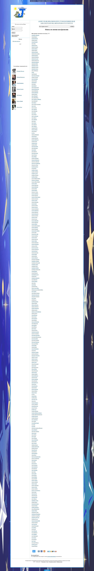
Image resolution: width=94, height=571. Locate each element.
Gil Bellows (34, 299)
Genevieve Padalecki (36, 163)
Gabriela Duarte (35, 52)
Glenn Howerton (35, 367)
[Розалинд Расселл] (14, 71)
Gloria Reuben (34, 385)
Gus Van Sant (34, 524)
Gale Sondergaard (35, 87)
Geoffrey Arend (35, 170)
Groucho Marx (34, 505)
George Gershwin (35, 208)
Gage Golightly (35, 79)
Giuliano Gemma (35, 352)
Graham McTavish (35, 446)
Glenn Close (34, 362)
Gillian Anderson (35, 306)
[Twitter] (49, 551)
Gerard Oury (34, 276)
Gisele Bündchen (35, 348)
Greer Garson (34, 460)
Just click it (33, 1)
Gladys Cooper (35, 357)
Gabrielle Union (35, 68)
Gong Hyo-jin (34, 399)
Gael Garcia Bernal (35, 75)
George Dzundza (35, 202)
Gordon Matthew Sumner (37, 412)
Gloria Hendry (34, 380)
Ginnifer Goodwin (35, 332)
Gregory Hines (34, 480)
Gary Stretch (34, 124)
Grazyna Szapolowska (36, 456)
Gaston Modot (34, 129)
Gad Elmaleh (34, 74)
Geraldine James (35, 264)
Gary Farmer (34, 114)
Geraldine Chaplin (35, 261)
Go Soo (33, 394)
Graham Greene (35, 444)
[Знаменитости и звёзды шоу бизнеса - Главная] (20, 12)
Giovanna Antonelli (36, 335)
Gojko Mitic (34, 396)
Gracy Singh (34, 443)
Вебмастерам (59, 561)
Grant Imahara (34, 453)
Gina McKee (34, 325)
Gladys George (35, 359)
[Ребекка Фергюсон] (14, 77)
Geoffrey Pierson (35, 175)
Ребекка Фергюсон (21, 77)
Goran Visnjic (34, 407)
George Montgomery (36, 225)
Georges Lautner (35, 247)
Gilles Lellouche (35, 305)
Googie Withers (35, 404)
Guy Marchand (35, 536)
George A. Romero (35, 180)
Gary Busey (34, 102)
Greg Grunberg (35, 466)
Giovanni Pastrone (35, 342)
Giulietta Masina (35, 353)
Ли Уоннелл (19, 95)
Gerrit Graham (34, 281)
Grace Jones (34, 433)
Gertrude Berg (34, 286)
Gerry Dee (34, 283)
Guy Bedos (34, 527)
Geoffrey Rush (34, 176)
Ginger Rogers (34, 330)
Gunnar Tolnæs (35, 522)
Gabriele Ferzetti (35, 58)
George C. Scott (35, 192)
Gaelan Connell (35, 77)
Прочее (61, 1)
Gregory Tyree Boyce (36, 490)
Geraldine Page (35, 266)
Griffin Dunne (34, 502)
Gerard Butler (34, 271)
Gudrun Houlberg (35, 507)
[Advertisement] (56, 12)
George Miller (34, 224)
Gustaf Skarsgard (35, 525)
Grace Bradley (34, 429)
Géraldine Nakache (35, 35)
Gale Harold (34, 85)
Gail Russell (34, 82)
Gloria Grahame (35, 379)
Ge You (33, 133)
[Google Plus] (56, 551)
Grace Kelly (34, 434)
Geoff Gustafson (35, 166)
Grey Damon (34, 498)
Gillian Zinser (34, 313)
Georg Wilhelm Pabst (36, 178)
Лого (47, 561)
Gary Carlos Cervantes (36, 104)
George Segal (34, 237)
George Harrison (35, 212)
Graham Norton (35, 448)
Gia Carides (34, 291)
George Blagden (35, 187)
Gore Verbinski (35, 419)
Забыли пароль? (14, 36)
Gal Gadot (34, 84)
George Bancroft (35, 185)
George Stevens (35, 239)
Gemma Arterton (35, 138)
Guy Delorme (34, 530)
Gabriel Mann (34, 50)
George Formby (35, 205)
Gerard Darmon (35, 273)
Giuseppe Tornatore (35, 355)
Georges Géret (34, 246)
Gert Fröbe (34, 284)
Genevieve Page (35, 165)
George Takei (34, 240)
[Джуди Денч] (14, 107)
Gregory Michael (35, 485)
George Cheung (35, 195)
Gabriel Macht (34, 48)
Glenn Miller (34, 369)
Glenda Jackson (35, 360)
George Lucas (34, 219)
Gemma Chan (34, 141)
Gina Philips (34, 326)
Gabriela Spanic (35, 55)
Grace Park (34, 436)
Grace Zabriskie (35, 439)
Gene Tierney (34, 154)
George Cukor (34, 200)
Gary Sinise (34, 122)
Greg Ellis (34, 461)
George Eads (34, 203)
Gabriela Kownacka (35, 53)
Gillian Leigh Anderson (36, 311)
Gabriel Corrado (35, 47)
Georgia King (34, 256)
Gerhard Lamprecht (35, 278)
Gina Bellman (34, 315)
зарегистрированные (51, 556)
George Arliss (34, 183)
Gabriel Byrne (34, 45)
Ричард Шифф (20, 101)
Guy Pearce (34, 537)
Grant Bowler (34, 450)
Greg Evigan (34, 463)
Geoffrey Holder (35, 171)
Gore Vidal (34, 421)
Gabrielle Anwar (35, 65)
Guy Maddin (34, 534)
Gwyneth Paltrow (35, 542)
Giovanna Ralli (35, 338)
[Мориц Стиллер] (14, 89)
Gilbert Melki (34, 303)
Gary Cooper (34, 107)
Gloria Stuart (34, 387)
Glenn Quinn (34, 372)
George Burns (34, 190)
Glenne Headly (35, 374)
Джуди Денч (19, 107)
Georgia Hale (34, 254)
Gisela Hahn (34, 345)
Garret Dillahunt (35, 90)
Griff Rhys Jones (35, 500)
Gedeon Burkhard (35, 134)
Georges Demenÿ (35, 242)
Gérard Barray (34, 36)
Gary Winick (34, 126)
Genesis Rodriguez (35, 160)
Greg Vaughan (34, 470)
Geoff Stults (34, 168)
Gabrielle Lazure (35, 67)
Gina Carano (34, 316)
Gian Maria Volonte (35, 293)
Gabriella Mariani (35, 62)
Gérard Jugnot (34, 40)
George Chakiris (35, 193)
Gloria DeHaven (35, 375)
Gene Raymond (35, 153)
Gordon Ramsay (35, 418)
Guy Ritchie (34, 539)
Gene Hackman (35, 148)
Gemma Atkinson (35, 139)
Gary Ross (34, 121)
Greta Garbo (34, 492)
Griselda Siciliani (35, 504)
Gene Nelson (34, 151)
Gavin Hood (34, 131)
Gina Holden (34, 320)
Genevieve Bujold (35, 161)
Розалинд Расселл (20, 71)
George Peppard (35, 229)
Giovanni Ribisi (35, 343)
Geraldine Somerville (36, 269)
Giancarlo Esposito (35, 294)
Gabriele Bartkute (35, 57)
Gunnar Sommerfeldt (36, 520)
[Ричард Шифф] (14, 101)
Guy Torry (34, 541)
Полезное (48, 1)
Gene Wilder (34, 156)
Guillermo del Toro (35, 517)
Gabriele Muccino (35, 60)
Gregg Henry (34, 475)
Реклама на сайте (52, 561)
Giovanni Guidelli (35, 340)
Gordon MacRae (35, 411)
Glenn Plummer (35, 370)
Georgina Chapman (35, 259)
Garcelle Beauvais (35, 89)
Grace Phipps (34, 438)
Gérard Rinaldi (35, 42)
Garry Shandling (35, 97)
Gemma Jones (34, 143)
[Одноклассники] (51, 551)
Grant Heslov (34, 451)
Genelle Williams (35, 158)
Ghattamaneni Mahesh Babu (37, 289)
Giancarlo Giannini (35, 296)
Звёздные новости (16, 41)
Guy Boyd (34, 529)
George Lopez (34, 217)
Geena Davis (34, 136)
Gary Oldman (34, 119)
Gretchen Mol (34, 497)
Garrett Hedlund (35, 92)
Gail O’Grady (34, 80)
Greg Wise (34, 471)
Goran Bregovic (35, 406)
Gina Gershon (34, 318)
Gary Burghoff (34, 101)
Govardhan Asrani (35, 423)
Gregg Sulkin (34, 477)
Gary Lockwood (35, 116)
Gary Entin (34, 112)
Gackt (33, 72)
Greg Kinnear (34, 468)
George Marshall (35, 220)
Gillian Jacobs (34, 310)
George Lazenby (35, 215)
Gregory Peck (34, 487)
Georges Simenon (35, 249)
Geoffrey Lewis (35, 173)
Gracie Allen (34, 441)
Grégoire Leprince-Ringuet (37, 428)
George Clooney (35, 198)
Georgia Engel (34, 251)
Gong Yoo (34, 401)
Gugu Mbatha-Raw (35, 509)
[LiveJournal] (54, 551)
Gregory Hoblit (35, 482)
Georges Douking (35, 244)
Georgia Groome (35, 252)
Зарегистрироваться (15, 35)
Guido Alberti (34, 510)
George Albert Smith (36, 181)
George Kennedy (35, 214)
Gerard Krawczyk (35, 274)
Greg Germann (34, 465)
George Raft (34, 232)
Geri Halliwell (34, 279)
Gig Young (34, 298)
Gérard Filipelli (35, 38)
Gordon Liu (34, 409)
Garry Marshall (35, 95)
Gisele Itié (34, 350)
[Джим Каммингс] (14, 83)
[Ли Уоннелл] (14, 95)
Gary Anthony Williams (36, 99)
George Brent (34, 188)
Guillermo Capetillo (36, 515)
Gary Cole (34, 106)
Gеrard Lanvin (34, 544)
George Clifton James (36, 197)
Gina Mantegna (35, 323)
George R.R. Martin (35, 230)
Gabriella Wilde (35, 63)
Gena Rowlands (35, 146)
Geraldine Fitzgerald (36, 262)
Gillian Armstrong (35, 308)
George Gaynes (35, 207)
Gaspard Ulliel (34, 128)
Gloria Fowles (34, 377)
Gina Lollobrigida (35, 321)
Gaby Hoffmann (35, 70)
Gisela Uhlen (34, 347)
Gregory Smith (34, 488)
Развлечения (55, 1)
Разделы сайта (40, 1)
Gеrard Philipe (34, 546)
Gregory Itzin (34, 483)
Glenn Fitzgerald (35, 364)
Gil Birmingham (35, 301)
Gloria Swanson (35, 389)
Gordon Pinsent (35, 416)
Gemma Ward (34, 144)
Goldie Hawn (34, 397)
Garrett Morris (34, 94)
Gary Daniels (34, 109)
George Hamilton (35, 210)
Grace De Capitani (35, 431)
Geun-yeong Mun (35, 288)
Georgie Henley (35, 257)
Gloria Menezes (35, 382)
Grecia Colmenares (35, 458)
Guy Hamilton (34, 532)
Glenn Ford (34, 365)
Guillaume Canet (35, 512)
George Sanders (35, 235)
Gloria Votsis (34, 392)
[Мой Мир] (53, 551)
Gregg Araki (34, 473)
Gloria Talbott (34, 391)
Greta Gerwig (34, 493)
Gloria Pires (34, 384)
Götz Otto (34, 43)
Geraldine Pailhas (35, 267)
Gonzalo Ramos (35, 402)
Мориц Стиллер (20, 89)
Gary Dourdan (34, 111)
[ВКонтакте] (48, 551)
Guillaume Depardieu (36, 514)
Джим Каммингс (20, 83)
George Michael (35, 222)
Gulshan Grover (35, 519)
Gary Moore (34, 117)
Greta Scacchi (34, 495)
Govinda (33, 424)
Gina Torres (34, 328)
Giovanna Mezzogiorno (36, 337)
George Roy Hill (35, 234)
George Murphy (35, 227)
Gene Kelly (34, 149)
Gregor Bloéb (34, 478)
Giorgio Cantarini (35, 333)
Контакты (44, 561)
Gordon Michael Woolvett (37, 414)
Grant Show (34, 455)
